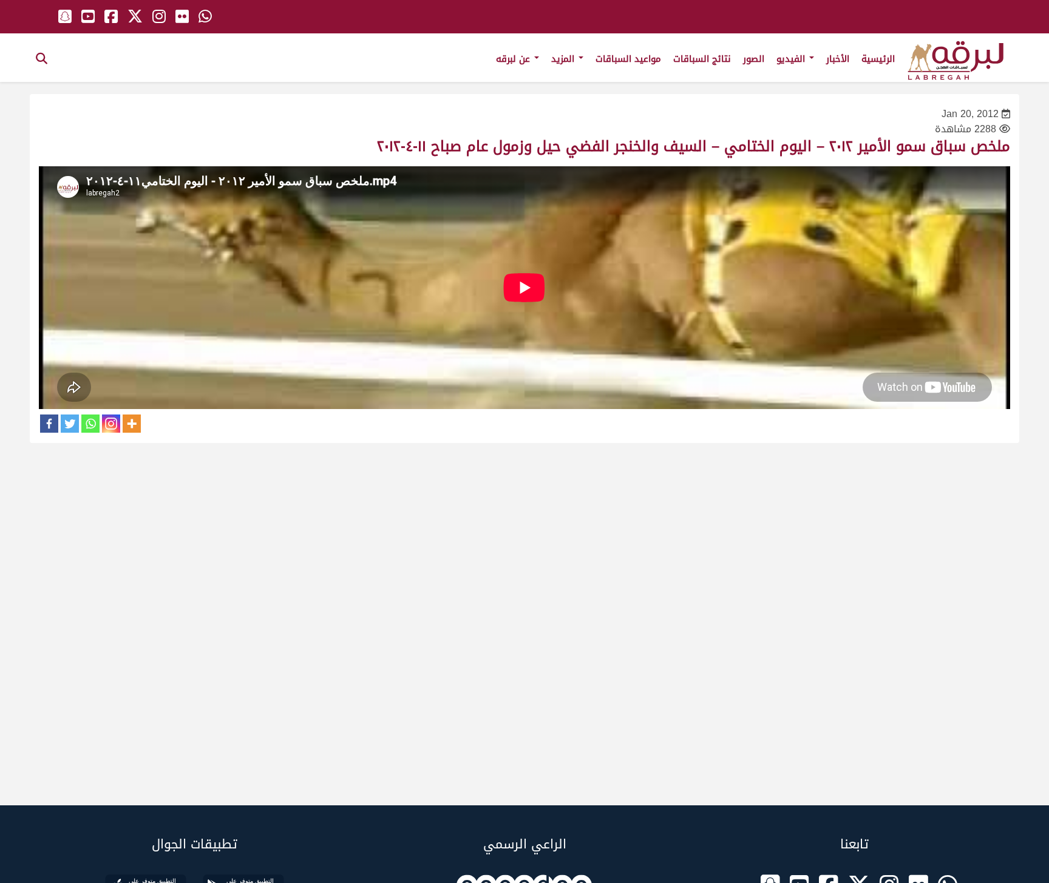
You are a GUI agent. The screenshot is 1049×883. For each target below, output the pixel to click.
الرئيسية (878, 58)
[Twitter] (70, 423)
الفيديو (792, 58)
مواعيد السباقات (628, 58)
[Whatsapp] (90, 423)
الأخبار (837, 58)
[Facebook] (49, 423)
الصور (753, 58)
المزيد (564, 58)
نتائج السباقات (702, 58)
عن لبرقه (514, 58)
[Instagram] (111, 423)
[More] (132, 423)
